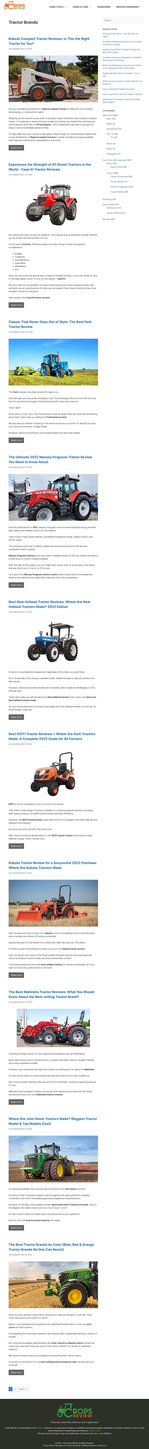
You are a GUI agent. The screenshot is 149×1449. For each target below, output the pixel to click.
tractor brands (33, 279)
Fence (109, 163)
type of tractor (29, 568)
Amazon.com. (95, 1430)
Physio (109, 143)
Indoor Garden (109, 204)
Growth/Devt (112, 129)
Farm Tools (56, 7)
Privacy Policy (48, 1445)
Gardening (103, 7)
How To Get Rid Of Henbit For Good (119, 89)
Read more (16, 148)
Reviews (106, 219)
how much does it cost (54, 1208)
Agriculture (80, 7)
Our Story (68, 1445)
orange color (37, 933)
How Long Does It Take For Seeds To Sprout (122, 94)
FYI (112, 137)
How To (110, 134)
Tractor (110, 173)
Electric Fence (117, 167)
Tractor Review (117, 192)
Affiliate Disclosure (89, 1445)
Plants (109, 149)
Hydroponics (112, 208)
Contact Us (102, 1445)
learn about (28, 414)
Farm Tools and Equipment (114, 160)
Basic (109, 118)
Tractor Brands (117, 181)
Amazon (41, 1428)
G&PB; (109, 124)
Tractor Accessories (119, 176)
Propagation (112, 154)
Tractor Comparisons (120, 187)
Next (23, 1389)
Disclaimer (59, 1445)
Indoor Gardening (127, 7)
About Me (77, 1445)
